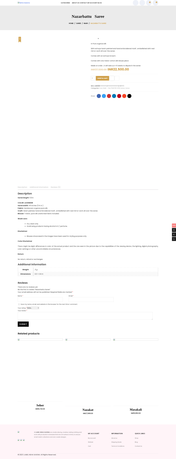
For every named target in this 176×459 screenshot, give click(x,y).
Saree (78, 23)
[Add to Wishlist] (112, 78)
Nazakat (87, 409)
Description (22, 187)
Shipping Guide (116, 442)
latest (123, 88)
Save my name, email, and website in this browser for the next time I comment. (49, 304)
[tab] (22, 187)
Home (71, 23)
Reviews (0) (55, 187)
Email (71, 296)
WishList (90, 442)
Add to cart (102, 78)
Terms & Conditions (117, 446)
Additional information (39, 187)
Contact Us (138, 446)
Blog (136, 442)
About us (114, 438)
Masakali (136, 409)
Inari (86, 23)
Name (20, 296)
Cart (89, 446)
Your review (22, 311)
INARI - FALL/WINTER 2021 (111, 88)
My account (92, 438)
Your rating (22, 308)
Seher (40, 405)
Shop (136, 438)
